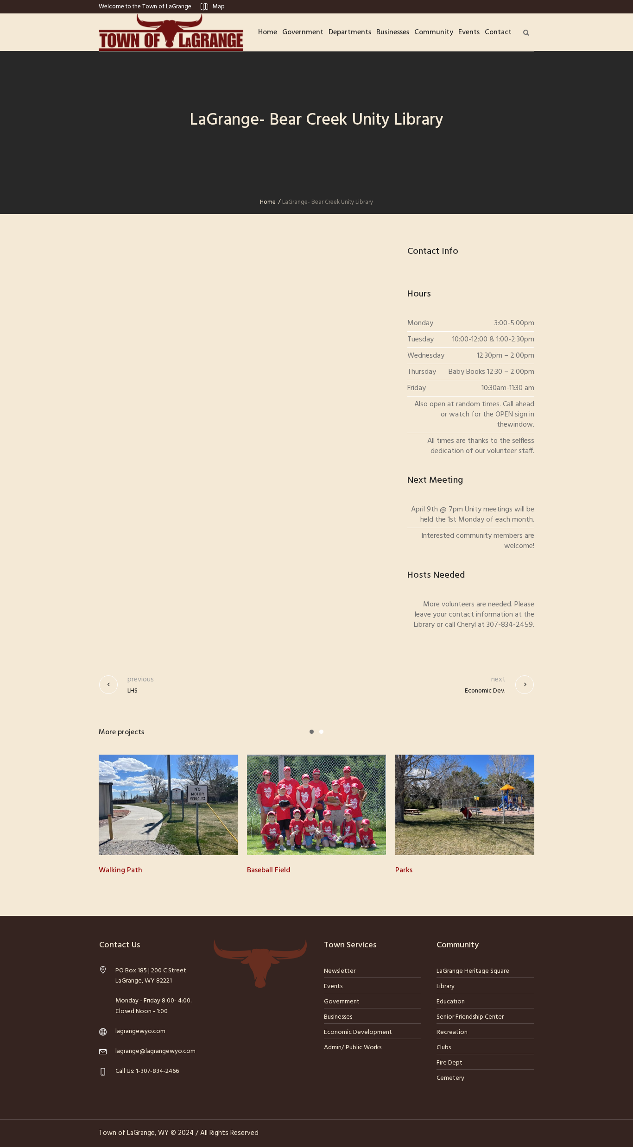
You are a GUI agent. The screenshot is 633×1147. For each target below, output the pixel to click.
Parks (263, 870)
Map (219, 7)
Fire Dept (449, 1063)
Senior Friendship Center (470, 1017)
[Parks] (324, 805)
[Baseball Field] (176, 805)
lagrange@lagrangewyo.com (155, 1051)
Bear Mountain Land (437, 870)
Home (268, 202)
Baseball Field (129, 870)
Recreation (452, 1032)
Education (451, 1001)
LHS (132, 691)
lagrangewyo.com (140, 1031)
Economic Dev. (485, 691)
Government (342, 1001)
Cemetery (450, 1078)
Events (333, 986)
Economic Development (358, 1032)
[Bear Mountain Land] (473, 805)
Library (446, 986)
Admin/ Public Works (352, 1047)
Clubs (444, 1047)
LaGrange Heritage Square (473, 971)
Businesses (338, 1017)
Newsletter (339, 971)
